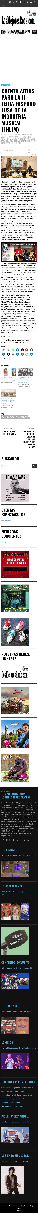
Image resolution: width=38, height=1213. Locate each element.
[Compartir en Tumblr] (26, 152)
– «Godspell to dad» (13, 1091)
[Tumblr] (24, 2)
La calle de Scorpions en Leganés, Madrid (17, 1122)
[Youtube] (31, 2)
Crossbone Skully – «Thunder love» (14, 1099)
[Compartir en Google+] (32, 150)
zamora (28, 418)
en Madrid (16, 1011)
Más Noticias (6, 85)
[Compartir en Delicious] (32, 152)
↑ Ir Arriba (19, 1210)
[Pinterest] (17, 2)
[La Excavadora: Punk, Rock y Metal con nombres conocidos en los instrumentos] (25, 372)
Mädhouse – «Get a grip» (10, 1102)
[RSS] (20, 2)
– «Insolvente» (17, 1095)
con (10, 1048)
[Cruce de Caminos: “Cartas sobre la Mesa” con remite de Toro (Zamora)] (8, 393)
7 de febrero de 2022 (8, 150)
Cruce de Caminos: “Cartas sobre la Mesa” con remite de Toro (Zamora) (8, 401)
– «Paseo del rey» (17, 1088)
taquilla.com (6, 521)
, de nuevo (27, 1048)
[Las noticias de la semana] (8, 372)
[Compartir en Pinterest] (35, 150)
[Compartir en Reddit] (35, 152)
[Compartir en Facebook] (26, 150)
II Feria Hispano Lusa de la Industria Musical (13, 418)
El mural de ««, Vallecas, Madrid (17, 855)
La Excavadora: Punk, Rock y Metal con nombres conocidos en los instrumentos (25, 380)
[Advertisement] (19, 61)
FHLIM (26, 416)
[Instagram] (10, 2)
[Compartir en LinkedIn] (29, 152)
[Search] (3, 5)
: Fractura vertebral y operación (16, 1161)
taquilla (4, 542)
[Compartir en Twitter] (29, 150)
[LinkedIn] (13, 2)
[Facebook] (6, 2)
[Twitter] (27, 2)
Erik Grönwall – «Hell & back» (12, 1106)
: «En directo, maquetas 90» (17, 968)
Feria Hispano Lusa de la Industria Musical (13, 416)
